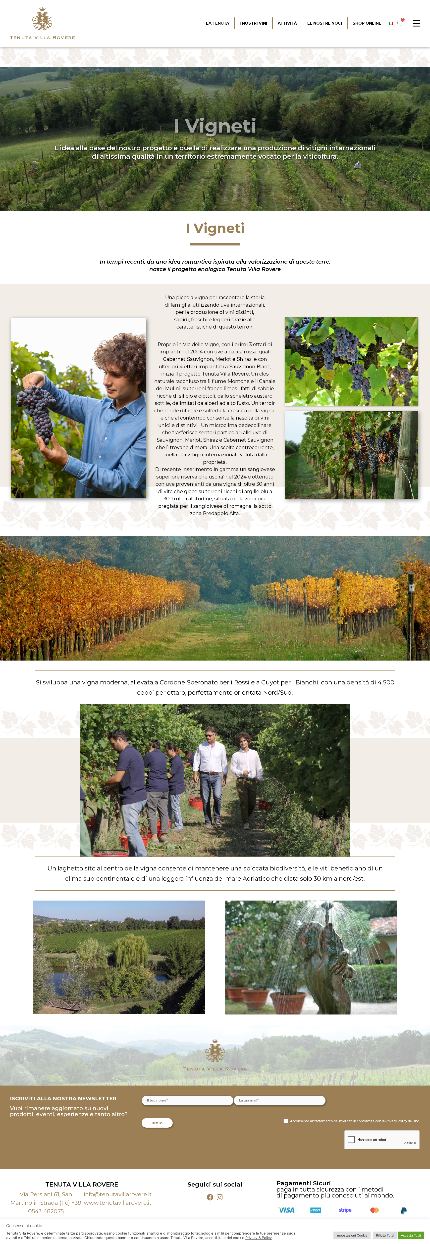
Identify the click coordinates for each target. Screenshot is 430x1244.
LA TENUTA (217, 23)
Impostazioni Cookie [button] (352, 1235)
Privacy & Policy (258, 1238)
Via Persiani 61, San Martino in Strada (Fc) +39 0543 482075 (45, 1203)
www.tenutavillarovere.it (118, 1202)
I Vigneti (215, 125)
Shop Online (367, 23)
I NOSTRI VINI (253, 23)
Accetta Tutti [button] (411, 1235)
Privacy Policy (396, 1121)
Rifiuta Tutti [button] (385, 1235)
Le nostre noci (324, 23)
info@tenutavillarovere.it (118, 1194)
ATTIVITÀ (287, 23)
